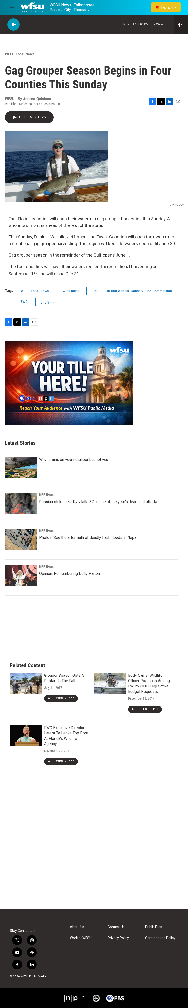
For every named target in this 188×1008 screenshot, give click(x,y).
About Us (77, 927)
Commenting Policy (160, 938)
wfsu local (71, 291)
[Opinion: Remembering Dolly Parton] (21, 575)
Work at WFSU (81, 938)
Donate (168, 7)
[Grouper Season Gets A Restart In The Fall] (26, 683)
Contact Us (116, 927)
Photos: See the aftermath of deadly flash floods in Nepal (88, 537)
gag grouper (50, 302)
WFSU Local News (20, 54)
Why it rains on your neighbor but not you (73, 459)
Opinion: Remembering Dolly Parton (69, 573)
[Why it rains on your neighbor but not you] (21, 467)
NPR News (46, 494)
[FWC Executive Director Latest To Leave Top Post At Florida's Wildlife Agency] (26, 735)
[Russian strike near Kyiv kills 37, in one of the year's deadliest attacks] (21, 503)
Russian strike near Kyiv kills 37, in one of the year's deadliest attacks (98, 501)
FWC (24, 302)
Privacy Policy (118, 938)
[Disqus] (94, 843)
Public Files (153, 927)
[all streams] (181, 24)
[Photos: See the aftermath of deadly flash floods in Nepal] (21, 539)
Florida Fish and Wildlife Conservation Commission (132, 291)
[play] (13, 24)
